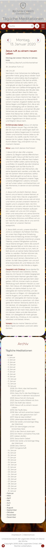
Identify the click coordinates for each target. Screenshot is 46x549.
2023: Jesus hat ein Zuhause (22, 398)
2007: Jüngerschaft (18, 448)
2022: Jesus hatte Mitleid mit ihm (24, 400)
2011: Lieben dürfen (18, 436)
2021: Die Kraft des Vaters (20, 403)
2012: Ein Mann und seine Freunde (24, 434)
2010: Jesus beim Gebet (20, 439)
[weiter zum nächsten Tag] (37, 40)
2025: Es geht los (17, 391)
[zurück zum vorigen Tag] (8, 40)
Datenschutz (28, 535)
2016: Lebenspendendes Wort (23, 419)
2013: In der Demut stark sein (22, 431)
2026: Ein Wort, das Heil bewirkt (23, 388)
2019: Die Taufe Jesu (18, 410)
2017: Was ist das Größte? (20, 417)
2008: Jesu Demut (18, 446)
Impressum (17, 535)
